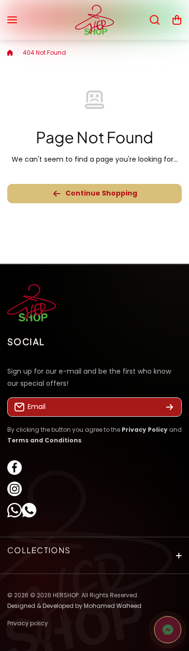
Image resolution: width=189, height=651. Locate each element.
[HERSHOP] (94, 20)
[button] (177, 20)
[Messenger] (167, 629)
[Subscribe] (170, 407)
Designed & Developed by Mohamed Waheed (74, 605)
